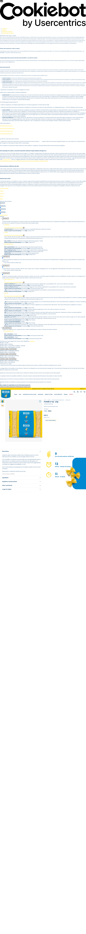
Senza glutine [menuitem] (49, 394)
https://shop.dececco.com (6, 125)
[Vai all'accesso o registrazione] (78, 392)
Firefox (1, 191)
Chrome (2, 193)
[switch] (0, 207)
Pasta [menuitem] (15, 394)
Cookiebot (32, 341)
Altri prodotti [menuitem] (58, 394)
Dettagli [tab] (4, 30)
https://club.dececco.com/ (6, 133)
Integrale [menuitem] (40, 394)
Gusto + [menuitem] (71, 394)
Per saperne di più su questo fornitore (13, 227)
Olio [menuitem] (20, 394)
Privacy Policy (6, 159)
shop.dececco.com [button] (8, 244)
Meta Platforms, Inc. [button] (9, 280)
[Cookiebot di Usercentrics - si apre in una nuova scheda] (43, 15)
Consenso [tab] (4, 28)
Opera (1, 196)
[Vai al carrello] (84, 392)
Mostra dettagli (4, 215)
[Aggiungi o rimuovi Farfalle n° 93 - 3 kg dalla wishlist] (40, 401)
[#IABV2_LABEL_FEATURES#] (8, 354)
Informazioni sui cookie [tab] (8, 33)
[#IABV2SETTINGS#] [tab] (7, 31)
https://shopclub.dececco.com (7, 128)
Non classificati (7, 327)
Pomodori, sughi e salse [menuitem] (29, 394)
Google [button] (6, 233)
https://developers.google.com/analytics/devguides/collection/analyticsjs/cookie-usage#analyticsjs (24, 161)
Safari (1, 198)
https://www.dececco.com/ (6, 131)
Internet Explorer (4, 188)
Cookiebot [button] (6, 225)
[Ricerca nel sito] (74, 391)
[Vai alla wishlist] (81, 391)
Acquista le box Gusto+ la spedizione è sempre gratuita (43, 388)
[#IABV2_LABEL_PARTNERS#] (8, 359)
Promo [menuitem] (66, 394)
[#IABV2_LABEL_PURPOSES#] (8, 349)
